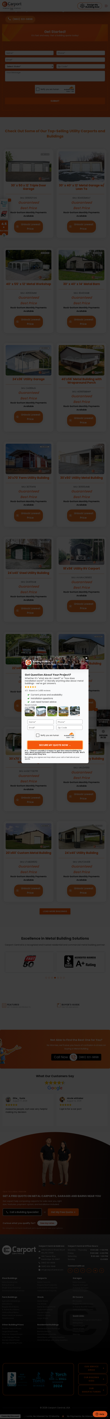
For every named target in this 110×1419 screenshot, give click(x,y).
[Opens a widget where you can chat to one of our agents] (100, 1414)
